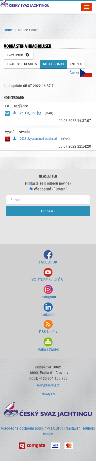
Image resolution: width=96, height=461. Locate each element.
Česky (74, 73)
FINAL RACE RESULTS (22, 64)
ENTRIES (76, 64)
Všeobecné (42, 189)
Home (8, 30)
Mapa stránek (48, 349)
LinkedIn (48, 314)
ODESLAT (48, 211)
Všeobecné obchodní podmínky (25, 428)
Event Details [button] (16, 55)
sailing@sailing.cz (48, 385)
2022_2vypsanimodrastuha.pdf (37, 138)
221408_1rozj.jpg (29, 113)
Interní (60, 189)
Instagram (48, 297)
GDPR (58, 428)
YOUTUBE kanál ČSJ (48, 280)
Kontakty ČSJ (48, 394)
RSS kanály (48, 332)
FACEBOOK (48, 262)
